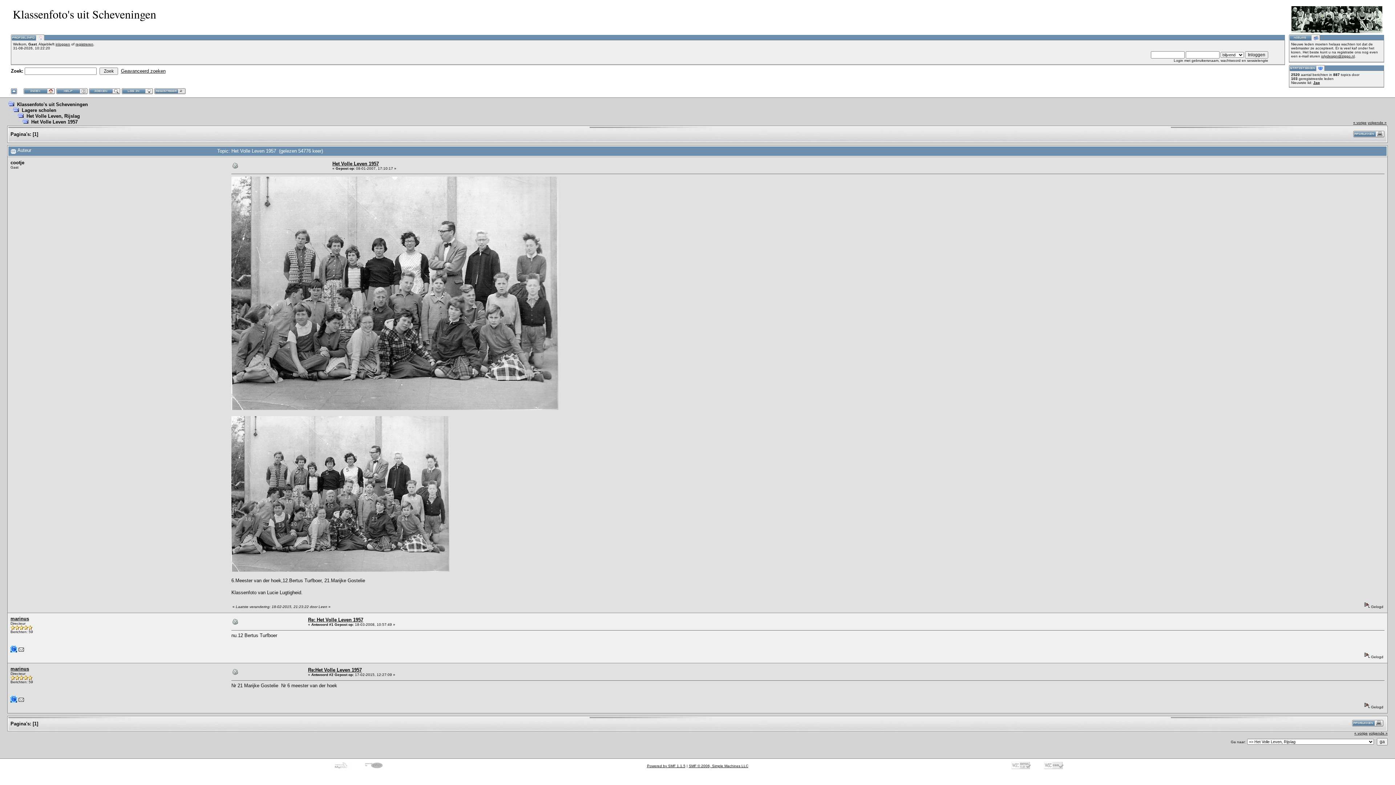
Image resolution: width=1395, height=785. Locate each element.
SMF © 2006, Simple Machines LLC (718, 766)
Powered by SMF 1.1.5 (666, 766)
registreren (84, 44)
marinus (20, 618)
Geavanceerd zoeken (143, 71)
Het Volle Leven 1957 (54, 122)
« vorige (1360, 123)
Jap (1316, 83)
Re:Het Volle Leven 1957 (335, 670)
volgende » (1377, 123)
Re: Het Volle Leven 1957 (335, 620)
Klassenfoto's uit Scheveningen (52, 104)
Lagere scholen (39, 110)
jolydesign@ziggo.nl (1338, 56)
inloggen (63, 44)
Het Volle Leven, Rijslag (53, 116)
